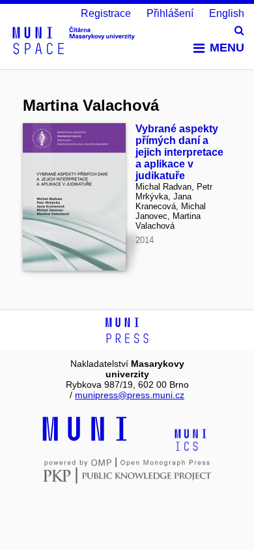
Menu (227, 47)
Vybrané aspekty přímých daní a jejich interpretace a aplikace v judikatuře (179, 152)
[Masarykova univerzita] (84, 439)
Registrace (106, 13)
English (226, 13)
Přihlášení (170, 13)
